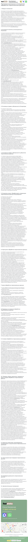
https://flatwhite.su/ (14, 26)
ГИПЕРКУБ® (16, 535)
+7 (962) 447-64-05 (9, 509)
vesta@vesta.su (7, 301)
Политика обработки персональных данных (14, 534)
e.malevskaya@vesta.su (13, 2)
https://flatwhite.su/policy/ (9, 497)
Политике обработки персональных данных (17, 539)
